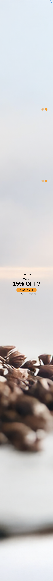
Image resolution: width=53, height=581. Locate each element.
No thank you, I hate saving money (26, 293)
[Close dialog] (50, 2)
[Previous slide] (42, 109)
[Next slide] (46, 109)
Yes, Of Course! (26, 290)
